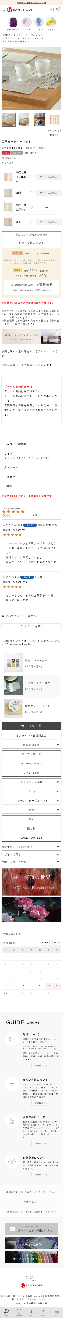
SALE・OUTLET (31, 837)
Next (57, 79)
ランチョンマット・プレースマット (24, 38)
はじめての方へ (13, 1212)
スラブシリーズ (31, 754)
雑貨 (31, 809)
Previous (5, 79)
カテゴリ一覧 (31, 726)
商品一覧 (50, 1212)
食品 (31, 819)
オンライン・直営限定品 (31, 735)
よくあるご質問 (33, 1212)
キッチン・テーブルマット (28, 35)
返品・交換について (31, 242)
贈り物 (31, 828)
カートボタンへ (45, 1301)
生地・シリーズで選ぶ (16, 862)
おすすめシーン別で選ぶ (17, 846)
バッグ (31, 791)
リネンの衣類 (31, 772)
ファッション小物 (31, 782)
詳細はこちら (41, 1066)
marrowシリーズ (31, 763)
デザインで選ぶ (11, 854)
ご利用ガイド (31, 1202)
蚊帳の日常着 (31, 744)
